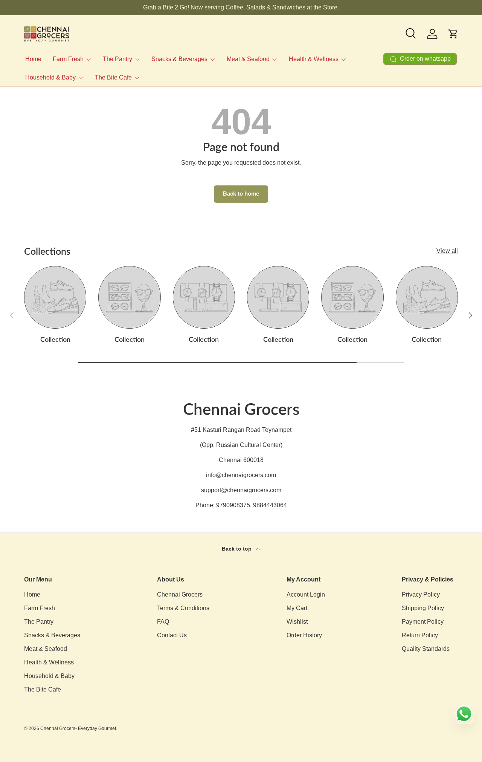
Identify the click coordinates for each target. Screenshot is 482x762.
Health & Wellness (314, 59)
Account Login (306, 594)
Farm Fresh (68, 59)
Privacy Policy (421, 594)
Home (33, 59)
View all (447, 251)
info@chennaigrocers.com (241, 475)
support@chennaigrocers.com (241, 490)
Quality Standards (426, 649)
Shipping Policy (423, 608)
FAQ (163, 621)
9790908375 (233, 505)
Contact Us (172, 635)
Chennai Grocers (180, 594)
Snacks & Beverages (179, 59)
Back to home (241, 194)
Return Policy (420, 635)
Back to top (237, 549)
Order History (304, 635)
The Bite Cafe (113, 77)
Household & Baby (50, 77)
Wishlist (297, 621)
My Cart (297, 608)
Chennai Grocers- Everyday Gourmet (78, 728)
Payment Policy (423, 621)
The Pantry (117, 59)
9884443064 (270, 505)
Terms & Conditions (183, 608)
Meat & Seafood (248, 59)
